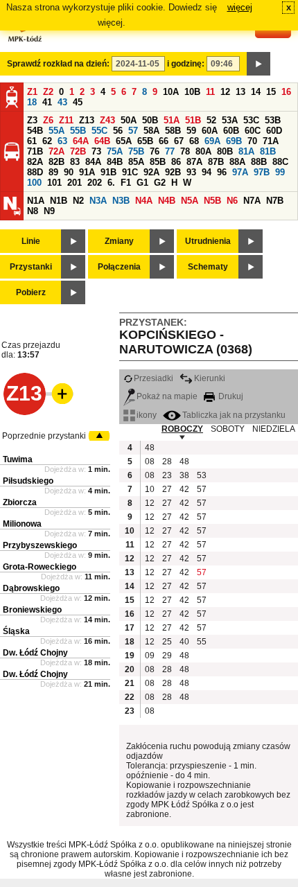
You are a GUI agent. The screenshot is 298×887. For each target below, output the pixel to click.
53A (230, 120)
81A (246, 151)
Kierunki (209, 378)
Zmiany (119, 241)
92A (151, 172)
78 (185, 151)
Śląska (16, 631)
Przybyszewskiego (40, 545)
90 (68, 172)
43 (62, 102)
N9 (49, 211)
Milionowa (22, 524)
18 (32, 102)
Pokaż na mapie (167, 396)
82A (35, 162)
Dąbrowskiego (31, 588)
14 (256, 92)
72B (78, 151)
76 (154, 151)
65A (124, 141)
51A (171, 120)
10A (171, 92)
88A (237, 162)
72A (56, 151)
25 (167, 642)
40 (184, 642)
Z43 (107, 120)
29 (167, 655)
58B (173, 130)
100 (34, 182)
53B (273, 120)
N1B (58, 200)
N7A (252, 200)
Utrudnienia (208, 241)
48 (150, 448)
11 (210, 92)
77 (170, 151)
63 (62, 141)
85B (158, 162)
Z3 (32, 120)
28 (167, 461)
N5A (189, 200)
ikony (147, 415)
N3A (98, 200)
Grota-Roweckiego (39, 567)
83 (75, 162)
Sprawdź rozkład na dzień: (58, 64)
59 (191, 130)
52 (211, 120)
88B (259, 162)
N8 (32, 211)
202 (94, 182)
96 (222, 172)
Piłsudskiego (28, 481)
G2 (160, 182)
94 (206, 172)
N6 (232, 200)
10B (192, 92)
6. (111, 182)
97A (240, 172)
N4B (166, 200)
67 (179, 141)
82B (56, 162)
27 (167, 489)
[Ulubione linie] (58, 393)
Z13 (86, 120)
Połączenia (119, 267)
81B (268, 151)
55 (202, 642)
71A (271, 141)
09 (150, 655)
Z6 (48, 120)
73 (96, 151)
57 (133, 130)
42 (184, 489)
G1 (142, 182)
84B (115, 162)
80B (225, 151)
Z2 (48, 92)
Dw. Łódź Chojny (35, 653)
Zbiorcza (20, 502)
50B (150, 120)
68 (194, 141)
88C (280, 162)
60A (210, 130)
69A (212, 141)
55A (56, 130)
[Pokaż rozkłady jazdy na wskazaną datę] (258, 64)
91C (130, 172)
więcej (239, 7)
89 (53, 172)
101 (54, 182)
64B (102, 141)
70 (252, 141)
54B (35, 130)
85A (136, 162)
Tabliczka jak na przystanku (234, 415)
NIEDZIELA (273, 429)
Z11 (66, 120)
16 (286, 92)
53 (202, 475)
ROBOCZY (182, 429)
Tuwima (18, 459)
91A (87, 172)
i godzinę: (185, 64)
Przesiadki (153, 378)
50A (129, 120)
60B (231, 130)
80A (203, 151)
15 (271, 92)
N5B (212, 200)
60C (253, 130)
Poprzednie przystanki (44, 436)
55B (78, 130)
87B (216, 162)
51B (193, 120)
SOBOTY (228, 429)
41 (47, 102)
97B (262, 172)
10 (150, 489)
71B (35, 151)
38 (184, 475)
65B (145, 141)
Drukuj (229, 396)
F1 (126, 182)
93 (191, 172)
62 (47, 141)
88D (35, 172)
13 (240, 92)
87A (194, 162)
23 (167, 475)
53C (251, 120)
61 (32, 141)
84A (93, 162)
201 (74, 182)
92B (173, 172)
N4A (143, 200)
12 (225, 92)
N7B (274, 200)
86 (176, 162)
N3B (121, 200)
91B (108, 172)
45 (77, 102)
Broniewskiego (32, 610)
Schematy (208, 267)
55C (99, 130)
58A (151, 130)
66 (163, 141)
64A (81, 141)
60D (274, 130)
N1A (35, 200)
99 (280, 172)
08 (150, 461)
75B (136, 151)
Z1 (32, 92)
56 (118, 130)
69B (234, 141)
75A (115, 151)
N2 (78, 200)
